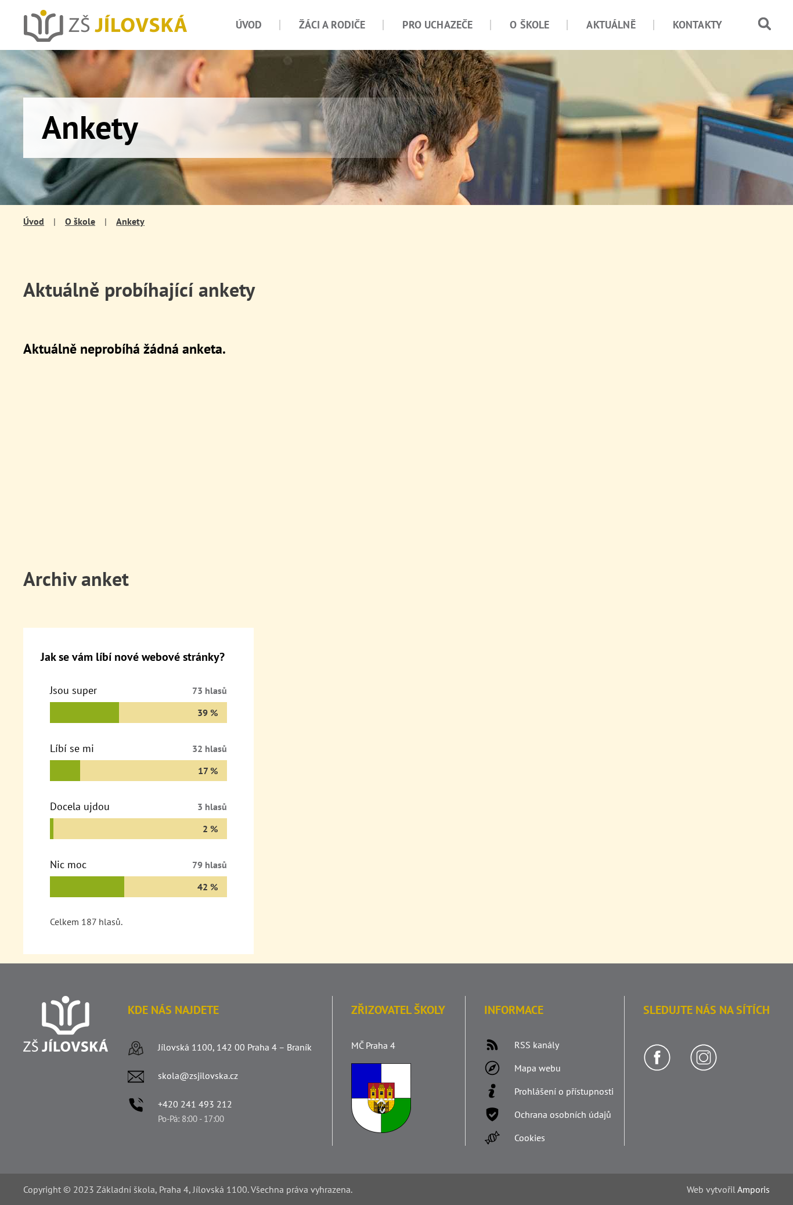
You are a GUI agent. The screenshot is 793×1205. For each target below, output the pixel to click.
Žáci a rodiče (332, 24)
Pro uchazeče (437, 24)
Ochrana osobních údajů (562, 1114)
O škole (529, 24)
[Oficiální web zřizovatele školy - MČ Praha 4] (381, 1129)
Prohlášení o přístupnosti (564, 1091)
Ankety (130, 221)
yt (714, 1189)
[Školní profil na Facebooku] (657, 1068)
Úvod (249, 24)
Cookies (529, 1137)
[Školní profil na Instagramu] (704, 1068)
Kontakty (697, 24)
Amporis (753, 1189)
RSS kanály (536, 1045)
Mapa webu (537, 1068)
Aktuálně (610, 24)
